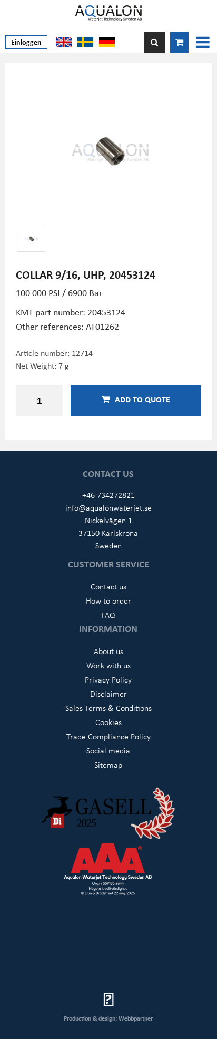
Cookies (108, 722)
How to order (108, 600)
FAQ (108, 614)
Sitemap (108, 764)
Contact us (108, 586)
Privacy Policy (108, 679)
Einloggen (26, 42)
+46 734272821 (108, 495)
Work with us (108, 665)
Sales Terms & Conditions (108, 708)
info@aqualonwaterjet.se (108, 507)
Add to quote (142, 399)
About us (108, 651)
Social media (108, 750)
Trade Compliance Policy (108, 736)
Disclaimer (108, 693)
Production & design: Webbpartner (108, 1018)
